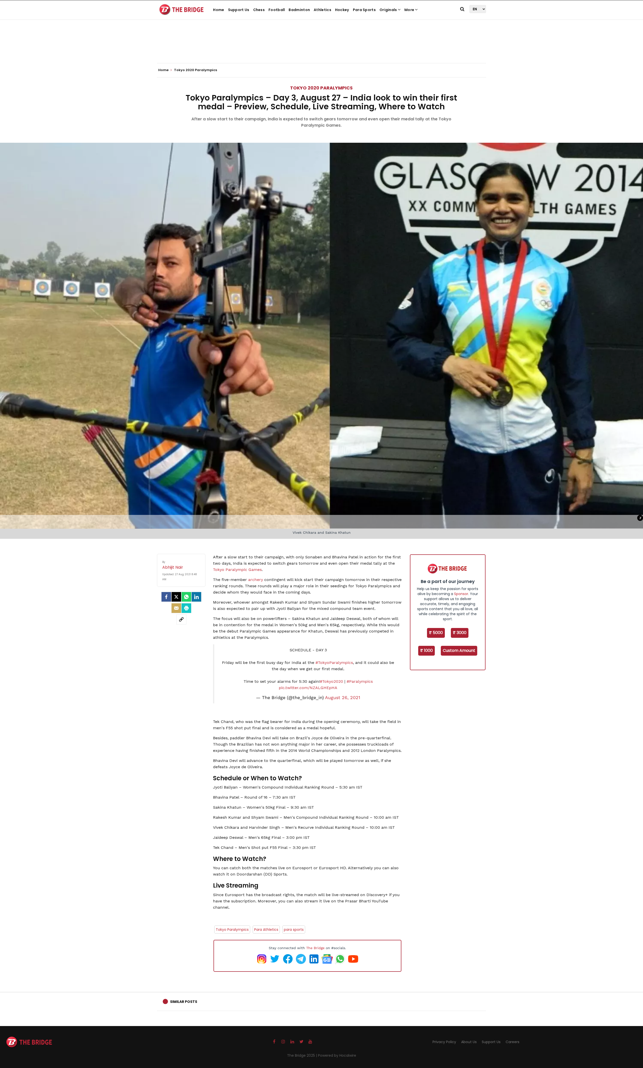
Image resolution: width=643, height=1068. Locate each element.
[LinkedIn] (196, 597)
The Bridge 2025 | (302, 1055)
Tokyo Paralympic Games (237, 569)
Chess (259, 9)
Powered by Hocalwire (337, 1055)
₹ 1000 (426, 650)
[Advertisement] (321, 47)
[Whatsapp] (186, 597)
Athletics (322, 9)
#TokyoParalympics (334, 662)
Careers (512, 1041)
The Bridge (315, 948)
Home (218, 9)
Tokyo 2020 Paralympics (321, 88)
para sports (294, 929)
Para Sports (364, 9)
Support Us (238, 9)
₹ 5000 (436, 633)
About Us (469, 1041)
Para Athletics (266, 929)
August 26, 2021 (342, 697)
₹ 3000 (459, 633)
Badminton (299, 9)
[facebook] (166, 597)
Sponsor (461, 593)
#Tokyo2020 (331, 681)
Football (277, 9)
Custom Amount (459, 650)
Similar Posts (183, 1001)
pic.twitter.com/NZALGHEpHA (308, 687)
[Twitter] (176, 597)
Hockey (342, 9)
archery (255, 579)
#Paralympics (360, 681)
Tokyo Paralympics (232, 929)
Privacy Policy (444, 1041)
